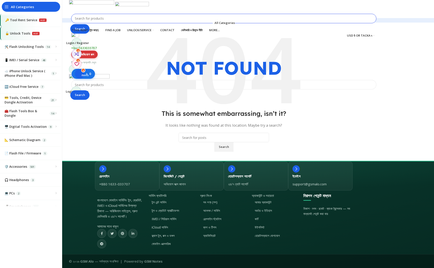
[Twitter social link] (112, 233)
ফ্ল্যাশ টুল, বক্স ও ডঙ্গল (163, 235)
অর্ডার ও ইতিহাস (263, 210)
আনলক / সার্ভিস (211, 210)
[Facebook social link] (101, 233)
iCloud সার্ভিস (160, 227)
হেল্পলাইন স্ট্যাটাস (212, 219)
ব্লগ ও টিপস (209, 227)
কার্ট (257, 219)
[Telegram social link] (101, 243)
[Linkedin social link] (132, 233)
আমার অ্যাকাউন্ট (263, 202)
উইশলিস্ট (259, 227)
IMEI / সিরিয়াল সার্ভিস (164, 219)
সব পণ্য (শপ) (210, 202)
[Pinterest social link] (122, 233)
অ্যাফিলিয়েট (209, 235)
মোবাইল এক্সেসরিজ (161, 244)
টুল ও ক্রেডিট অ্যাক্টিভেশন (165, 210)
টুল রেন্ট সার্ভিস (159, 202)
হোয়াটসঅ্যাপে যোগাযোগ (267, 235)
